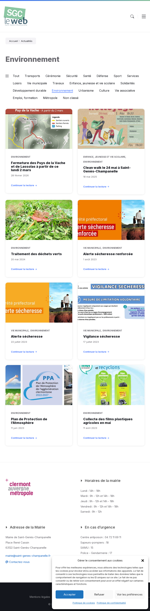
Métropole (50, 98)
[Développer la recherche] (132, 16)
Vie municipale (37, 83)
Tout (16, 76)
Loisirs (17, 83)
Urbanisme (86, 90)
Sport (117, 76)
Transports (32, 76)
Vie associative (125, 90)
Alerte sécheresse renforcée (108, 254)
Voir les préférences (129, 594)
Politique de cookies (84, 602)
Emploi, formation (25, 98)
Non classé (70, 98)
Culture (104, 90)
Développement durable (29, 90)
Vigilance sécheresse (101, 336)
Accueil (13, 41)
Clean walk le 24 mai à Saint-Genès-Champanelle (107, 169)
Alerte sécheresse (27, 336)
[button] (143, 560)
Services (133, 76)
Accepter (70, 594)
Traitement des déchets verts (36, 254)
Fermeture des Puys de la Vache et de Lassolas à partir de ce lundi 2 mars (38, 166)
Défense (102, 76)
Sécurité (72, 76)
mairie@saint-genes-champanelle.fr (27, 555)
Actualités (26, 41)
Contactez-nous (19, 562)
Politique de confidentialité (111, 602)
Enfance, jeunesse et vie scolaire (92, 83)
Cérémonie (53, 76)
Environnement (62, 90)
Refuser (99, 594)
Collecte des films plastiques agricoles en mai (108, 421)
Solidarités (127, 83)
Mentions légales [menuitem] (40, 596)
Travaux (58, 83)
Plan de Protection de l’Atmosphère (29, 421)
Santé (87, 76)
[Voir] (143, 16)
